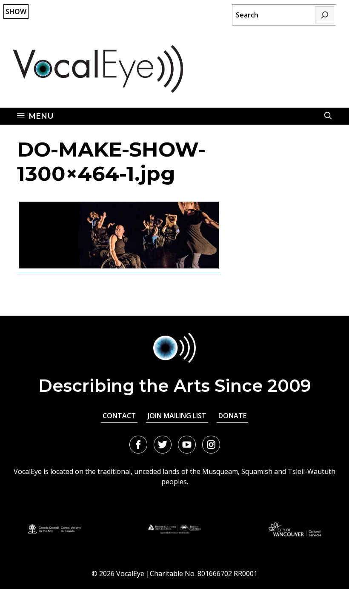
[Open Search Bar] (328, 116)
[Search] (324, 14)
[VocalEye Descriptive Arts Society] (98, 68)
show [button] (16, 11)
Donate (232, 415)
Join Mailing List (177, 415)
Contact (119, 415)
